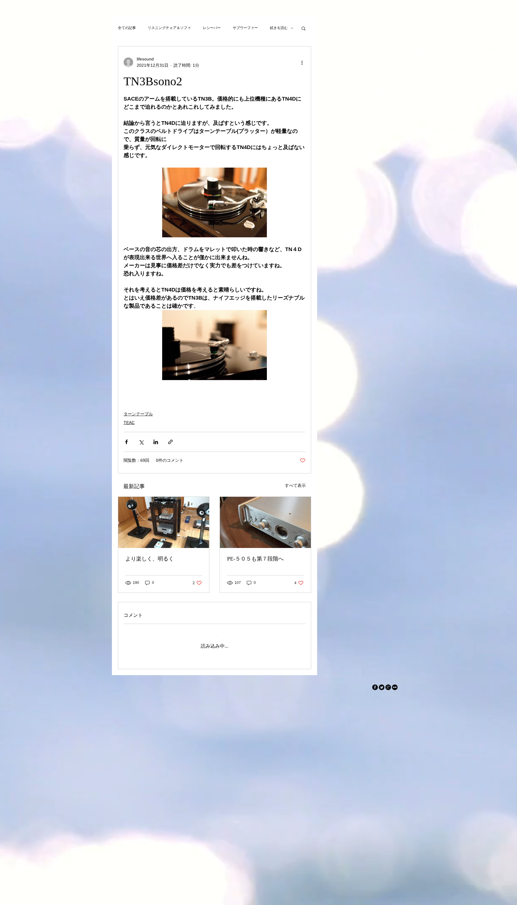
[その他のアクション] (301, 62)
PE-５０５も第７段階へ (255, 559)
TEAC (129, 422)
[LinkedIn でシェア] (156, 442)
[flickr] (395, 682)
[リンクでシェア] (170, 442)
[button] (303, 28)
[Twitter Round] (381, 682)
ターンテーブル (138, 413)
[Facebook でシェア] (126, 442)
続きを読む (279, 28)
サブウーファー (245, 28)
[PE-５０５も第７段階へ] (265, 522)
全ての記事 (127, 28)
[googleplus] (388, 682)
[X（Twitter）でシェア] (141, 442)
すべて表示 (295, 485)
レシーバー (212, 28)
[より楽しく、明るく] (163, 522)
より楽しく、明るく (149, 559)
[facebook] (375, 682)
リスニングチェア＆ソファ (169, 28)
